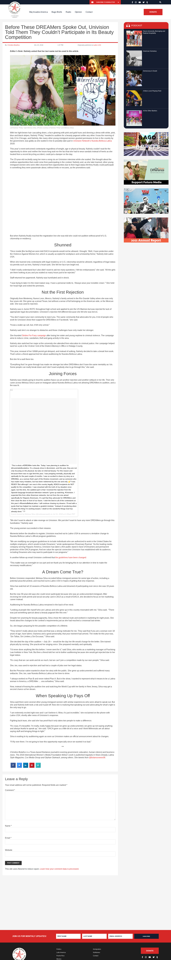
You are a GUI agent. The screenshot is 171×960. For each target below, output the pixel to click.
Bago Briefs (57, 12)
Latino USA (97, 45)
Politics (58, 949)
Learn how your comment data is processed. (59, 869)
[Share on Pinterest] (31, 767)
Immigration (97, 949)
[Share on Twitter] (19, 767)
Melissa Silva (30, 514)
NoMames (96, 952)
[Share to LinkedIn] (25, 767)
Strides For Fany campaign (34, 335)
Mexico (58, 959)
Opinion (78, 12)
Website (8, 850)
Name (8, 826)
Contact (89, 12)
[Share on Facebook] (13, 767)
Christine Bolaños (14, 45)
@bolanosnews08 (97, 757)
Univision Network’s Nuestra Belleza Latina (92, 141)
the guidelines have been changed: (71, 557)
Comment (10, 790)
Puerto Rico (60, 956)
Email (8, 838)
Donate (153, 12)
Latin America (61, 952)
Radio (68, 12)
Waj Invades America (38, 12)
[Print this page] (38, 767)
